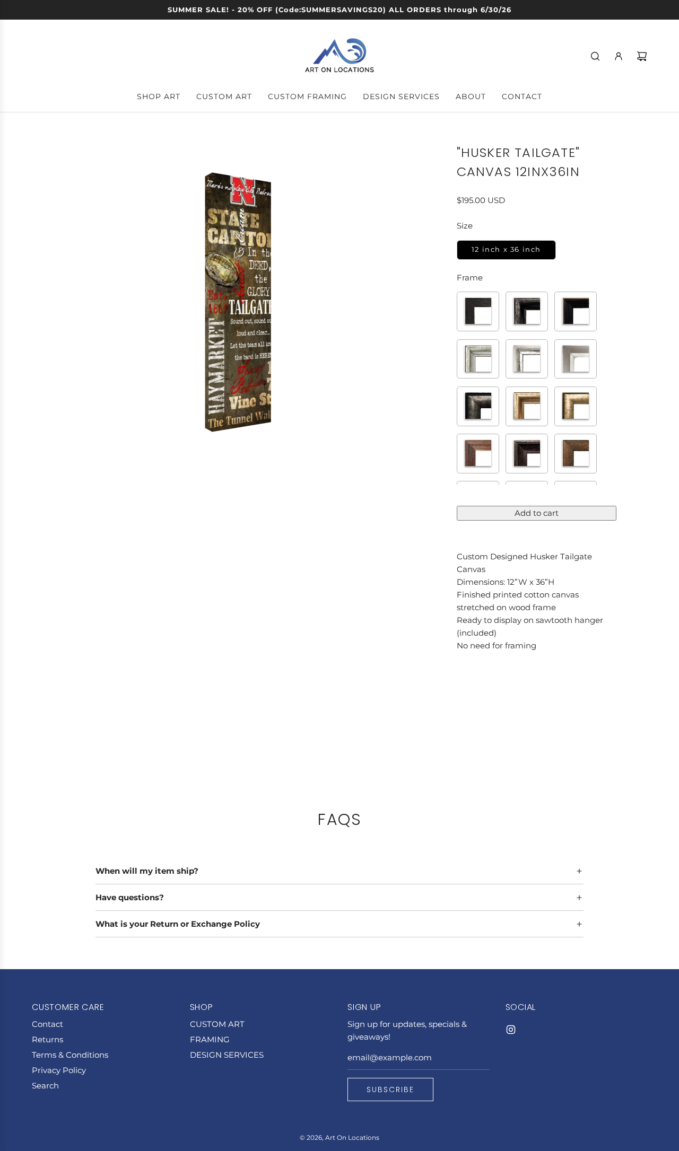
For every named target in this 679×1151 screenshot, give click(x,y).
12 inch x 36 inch (506, 249)
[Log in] (618, 56)
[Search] (595, 56)
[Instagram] (511, 1029)
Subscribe (390, 1089)
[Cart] (642, 56)
